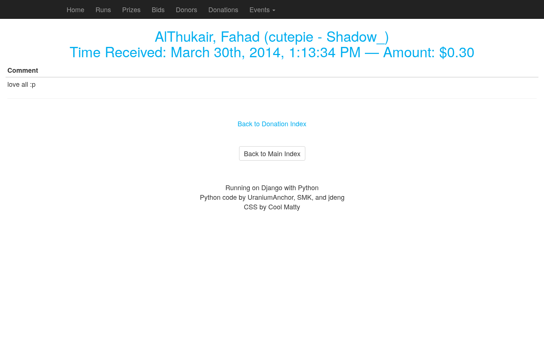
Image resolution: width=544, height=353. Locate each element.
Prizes (131, 9)
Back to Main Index (272, 153)
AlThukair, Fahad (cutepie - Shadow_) (272, 35)
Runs (103, 9)
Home (75, 9)
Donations (223, 9)
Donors (186, 9)
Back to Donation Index (272, 123)
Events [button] (260, 9)
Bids (158, 9)
